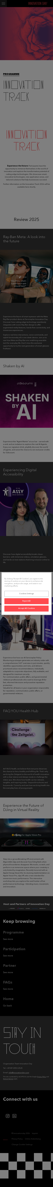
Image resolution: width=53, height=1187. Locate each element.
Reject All (26, 601)
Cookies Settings (26, 594)
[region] (26, 593)
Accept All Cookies (26, 608)
